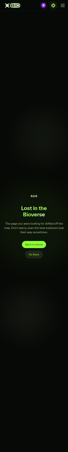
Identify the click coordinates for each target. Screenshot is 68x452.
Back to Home (34, 244)
